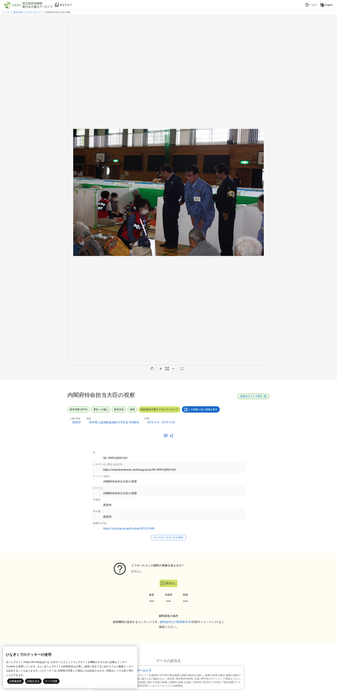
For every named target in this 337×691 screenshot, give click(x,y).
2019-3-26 (168, 422)
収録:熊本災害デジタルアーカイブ (159, 409)
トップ (6, 12)
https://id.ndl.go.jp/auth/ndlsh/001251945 (129, 528)
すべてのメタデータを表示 (168, 537)
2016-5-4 (153, 422)
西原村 (76, 422)
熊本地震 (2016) (78, 409)
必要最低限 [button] (15, 681)
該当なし (171, 583)
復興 (132, 409)
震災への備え (100, 409)
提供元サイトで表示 (251, 396)
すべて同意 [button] (51, 681)
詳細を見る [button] (33, 681)
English (329, 5)
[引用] (166, 436)
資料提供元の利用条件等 (175, 622)
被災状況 (119, 409)
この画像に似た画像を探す (203, 409)
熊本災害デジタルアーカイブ (27, 12)
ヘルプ (313, 5)
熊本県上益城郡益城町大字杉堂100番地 (114, 422)
